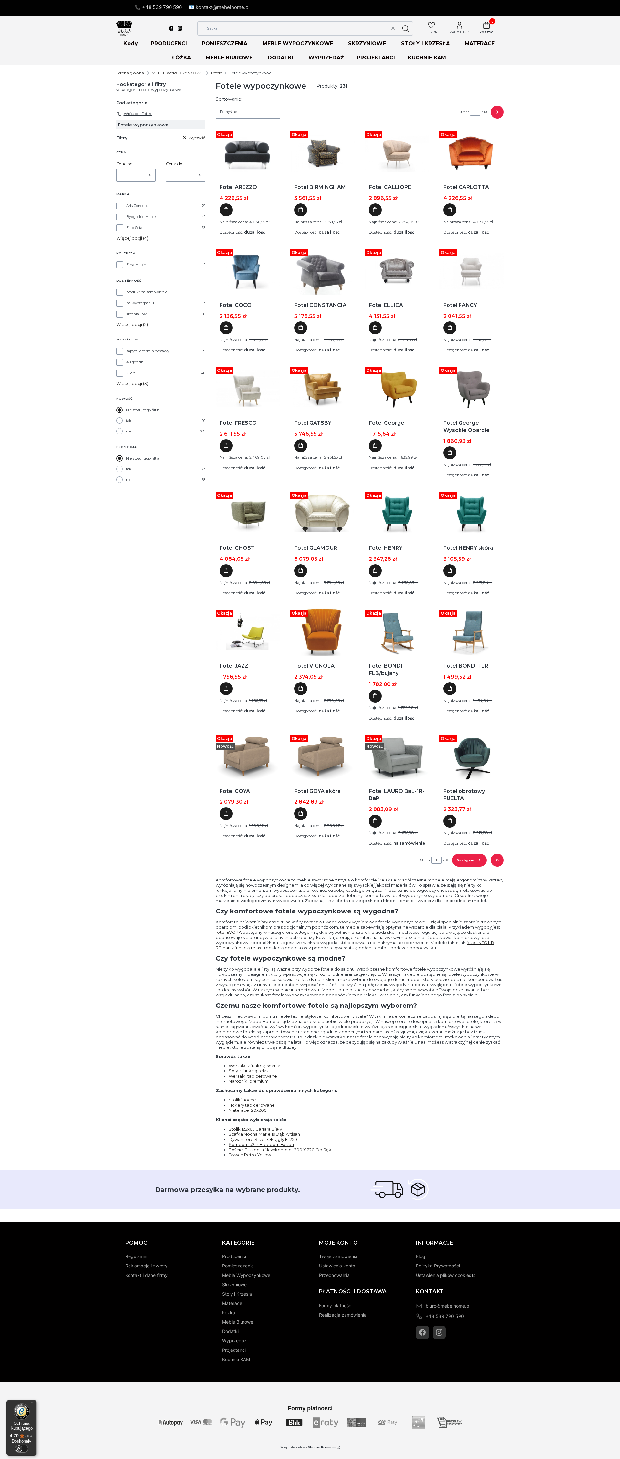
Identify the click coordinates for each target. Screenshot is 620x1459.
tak (128, 420)
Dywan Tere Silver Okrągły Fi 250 (263, 1139)
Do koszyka (226, 209)
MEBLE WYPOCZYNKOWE (298, 43)
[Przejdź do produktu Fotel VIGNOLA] (322, 632)
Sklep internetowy (308, 1447)
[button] (405, 28)
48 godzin (135, 362)
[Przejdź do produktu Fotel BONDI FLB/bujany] (397, 632)
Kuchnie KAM (236, 1359)
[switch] (21, 1449)
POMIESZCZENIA (224, 43)
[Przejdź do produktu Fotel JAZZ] (248, 632)
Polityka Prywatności (438, 1265)
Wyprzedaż (234, 1340)
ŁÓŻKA (181, 58)
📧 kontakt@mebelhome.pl (219, 7)
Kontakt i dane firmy (146, 1275)
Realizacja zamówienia (343, 1315)
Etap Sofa (134, 227)
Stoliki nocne (242, 1099)
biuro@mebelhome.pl (448, 1305)
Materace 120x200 (248, 1110)
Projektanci (234, 1350)
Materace (232, 1303)
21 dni (131, 373)
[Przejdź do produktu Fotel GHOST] (248, 514)
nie (128, 431)
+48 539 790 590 (445, 1316)
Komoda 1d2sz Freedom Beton (261, 1144)
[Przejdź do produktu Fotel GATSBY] (322, 389)
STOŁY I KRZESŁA (425, 43)
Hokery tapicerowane (252, 1105)
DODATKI (281, 58)
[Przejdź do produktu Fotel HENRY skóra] (471, 514)
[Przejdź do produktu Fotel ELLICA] (397, 271)
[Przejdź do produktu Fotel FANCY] (471, 271)
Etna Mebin (136, 264)
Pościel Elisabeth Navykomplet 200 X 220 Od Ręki (280, 1149)
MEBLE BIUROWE (229, 58)
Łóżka (228, 1312)
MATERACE (480, 43)
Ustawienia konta (337, 1265)
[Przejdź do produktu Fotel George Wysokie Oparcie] (471, 389)
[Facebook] (422, 1332)
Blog (420, 1256)
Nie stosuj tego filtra (142, 410)
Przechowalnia (334, 1275)
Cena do (174, 164)
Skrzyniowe (234, 1284)
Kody (130, 43)
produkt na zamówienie (146, 292)
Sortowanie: (229, 99)
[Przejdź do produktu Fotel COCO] (248, 271)
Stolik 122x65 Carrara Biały (255, 1128)
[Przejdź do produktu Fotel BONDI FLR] (471, 632)
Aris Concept (137, 205)
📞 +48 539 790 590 (158, 7)
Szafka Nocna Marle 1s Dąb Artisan (264, 1134)
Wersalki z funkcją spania (254, 1065)
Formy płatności (335, 1305)
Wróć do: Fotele (138, 113)
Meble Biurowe (237, 1322)
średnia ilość (136, 314)
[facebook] (171, 28)
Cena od (124, 164)
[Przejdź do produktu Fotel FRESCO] (248, 389)
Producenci (234, 1256)
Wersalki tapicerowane (253, 1076)
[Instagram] (439, 1332)
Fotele (216, 72)
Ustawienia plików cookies (443, 1275)
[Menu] (32, 1404)
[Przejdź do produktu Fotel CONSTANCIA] (322, 271)
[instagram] (180, 28)
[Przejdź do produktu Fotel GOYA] (248, 757)
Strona (464, 112)
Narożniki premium (249, 1081)
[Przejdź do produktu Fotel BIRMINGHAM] (322, 153)
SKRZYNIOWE (367, 43)
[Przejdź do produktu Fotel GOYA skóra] (322, 757)
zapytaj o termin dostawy (147, 351)
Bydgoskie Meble (141, 216)
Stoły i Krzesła (237, 1294)
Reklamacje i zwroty (146, 1265)
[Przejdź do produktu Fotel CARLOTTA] (471, 153)
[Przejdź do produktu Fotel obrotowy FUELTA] (472, 757)
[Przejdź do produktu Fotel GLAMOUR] (322, 514)
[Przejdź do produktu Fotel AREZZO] (248, 153)
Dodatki (230, 1331)
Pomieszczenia (238, 1265)
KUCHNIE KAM (427, 58)
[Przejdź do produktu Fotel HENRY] (397, 514)
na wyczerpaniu (140, 303)
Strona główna (130, 72)
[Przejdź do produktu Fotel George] (397, 389)
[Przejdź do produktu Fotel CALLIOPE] (397, 153)
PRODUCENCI (169, 43)
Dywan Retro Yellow (250, 1154)
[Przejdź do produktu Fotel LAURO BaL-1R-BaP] (397, 757)
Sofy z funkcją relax (249, 1070)
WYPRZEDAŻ (326, 58)
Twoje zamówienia (338, 1256)
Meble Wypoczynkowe (246, 1275)
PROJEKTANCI (376, 58)
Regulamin (136, 1256)
